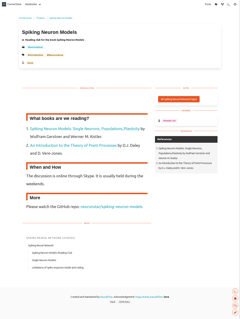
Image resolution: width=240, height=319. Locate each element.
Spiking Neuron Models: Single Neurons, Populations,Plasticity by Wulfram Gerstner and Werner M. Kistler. (184, 153)
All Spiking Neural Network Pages (179, 99)
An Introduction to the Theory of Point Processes (73, 145)
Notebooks (31, 4)
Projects (41, 18)
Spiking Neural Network (41, 245)
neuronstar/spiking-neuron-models (111, 206)
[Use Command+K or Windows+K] (229, 4)
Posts (208, 4)
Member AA (169, 121)
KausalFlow (106, 296)
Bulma (145, 296)
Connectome (14, 4)
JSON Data (124, 302)
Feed (112, 302)
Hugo (138, 296)
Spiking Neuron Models (61, 18)
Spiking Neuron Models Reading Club (52, 252)
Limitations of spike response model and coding (58, 267)
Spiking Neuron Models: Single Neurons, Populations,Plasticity (85, 128)
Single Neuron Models (44, 260)
